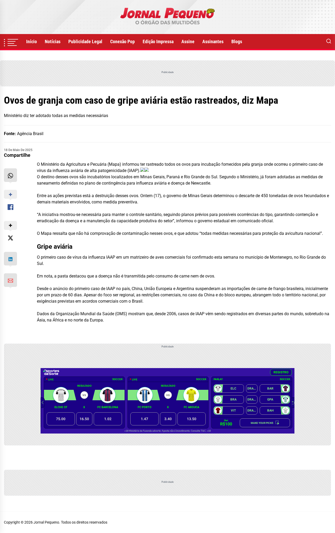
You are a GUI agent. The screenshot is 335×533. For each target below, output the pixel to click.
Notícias (52, 41)
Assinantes (213, 41)
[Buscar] (328, 41)
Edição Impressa (158, 41)
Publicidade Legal (85, 41)
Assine (187, 41)
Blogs (236, 41)
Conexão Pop (122, 41)
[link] (167, 17)
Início (31, 41)
